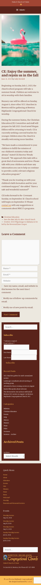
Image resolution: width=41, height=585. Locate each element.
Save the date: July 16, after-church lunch (19, 219)
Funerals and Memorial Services (14, 503)
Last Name (7, 358)
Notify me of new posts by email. (18, 307)
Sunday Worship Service (11, 532)
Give (4, 486)
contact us (6, 205)
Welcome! (6, 497)
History (6, 420)
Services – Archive (10, 434)
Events (6, 414)
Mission (6, 423)
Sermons (7, 431)
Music (6, 426)
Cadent (29, 582)
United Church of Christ (11, 563)
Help (5, 417)
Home (5, 475)
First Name (7, 352)
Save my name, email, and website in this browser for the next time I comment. (20, 289)
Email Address (9, 343)
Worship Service (8, 515)
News (5, 495)
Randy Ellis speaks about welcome (15, 389)
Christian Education (11, 217)
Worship (6, 500)
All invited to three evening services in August (19, 386)
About (5, 478)
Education (6, 480)
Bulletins (7, 409)
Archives (7, 452)
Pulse (5, 428)
